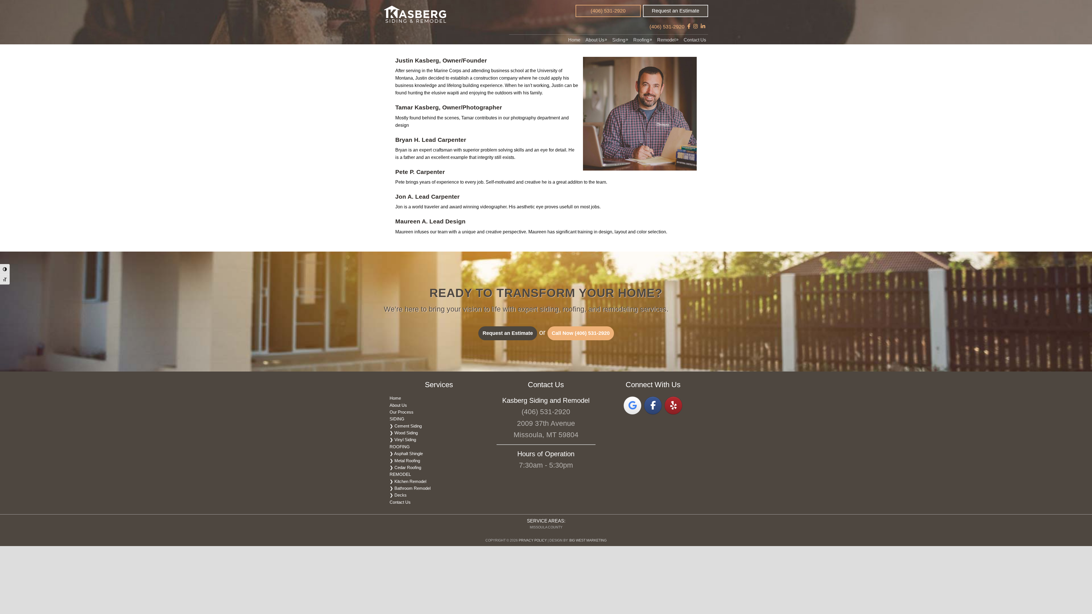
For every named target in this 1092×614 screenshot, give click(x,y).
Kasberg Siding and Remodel (415, 14)
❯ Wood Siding (404, 432)
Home (395, 398)
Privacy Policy (533, 540)
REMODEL (400, 474)
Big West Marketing (588, 540)
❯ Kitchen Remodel (408, 481)
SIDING (397, 418)
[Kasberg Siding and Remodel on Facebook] (653, 405)
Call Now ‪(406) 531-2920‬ (581, 333)
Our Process (401, 412)
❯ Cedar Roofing (405, 467)
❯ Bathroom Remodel (410, 488)
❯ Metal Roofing (405, 460)
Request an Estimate (675, 11)
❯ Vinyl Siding (403, 439)
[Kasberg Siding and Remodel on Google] (632, 405)
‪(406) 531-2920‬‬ (608, 11)
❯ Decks (398, 495)
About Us (398, 405)
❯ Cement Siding (406, 426)
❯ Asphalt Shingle (406, 453)
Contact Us (400, 502)
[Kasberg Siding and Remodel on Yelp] (673, 405)
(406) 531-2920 (667, 27)
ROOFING (400, 446)
